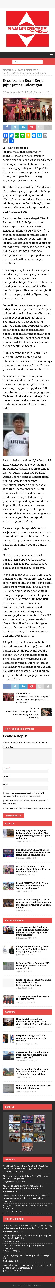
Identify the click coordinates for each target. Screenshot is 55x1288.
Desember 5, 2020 (24, 938)
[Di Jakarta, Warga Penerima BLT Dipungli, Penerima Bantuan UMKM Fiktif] (8, 966)
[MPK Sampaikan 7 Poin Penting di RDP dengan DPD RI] (39, 1137)
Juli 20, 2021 (22, 971)
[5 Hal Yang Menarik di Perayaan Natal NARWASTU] (8, 999)
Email (6, 776)
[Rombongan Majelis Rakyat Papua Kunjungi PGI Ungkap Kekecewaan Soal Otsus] (8, 983)
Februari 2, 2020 (11, 1251)
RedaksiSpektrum (35, 92)
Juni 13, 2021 (22, 988)
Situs (5, 784)
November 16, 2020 (14, 92)
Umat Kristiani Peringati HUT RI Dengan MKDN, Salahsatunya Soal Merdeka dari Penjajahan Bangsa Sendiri (33, 904)
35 (35, 1027)
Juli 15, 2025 (22, 1077)
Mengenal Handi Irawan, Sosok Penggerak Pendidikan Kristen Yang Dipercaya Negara (32, 949)
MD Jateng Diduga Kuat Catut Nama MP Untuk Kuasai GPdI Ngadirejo (31, 1038)
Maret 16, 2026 (23, 955)
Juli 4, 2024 (9, 1261)
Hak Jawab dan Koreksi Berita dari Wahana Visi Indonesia (33, 1086)
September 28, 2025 (25, 1061)
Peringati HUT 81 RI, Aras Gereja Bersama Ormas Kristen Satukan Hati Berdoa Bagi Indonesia (33, 852)
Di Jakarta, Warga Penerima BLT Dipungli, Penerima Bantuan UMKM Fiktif (33, 965)
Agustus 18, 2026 (24, 858)
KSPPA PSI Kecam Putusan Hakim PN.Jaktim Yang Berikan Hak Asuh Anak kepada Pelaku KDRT (27, 1227)
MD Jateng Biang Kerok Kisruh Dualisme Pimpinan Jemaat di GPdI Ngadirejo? (32, 1055)
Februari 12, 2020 (24, 1027)
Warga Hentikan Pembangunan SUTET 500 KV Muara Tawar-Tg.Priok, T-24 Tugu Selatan (32, 1071)
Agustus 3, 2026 (24, 875)
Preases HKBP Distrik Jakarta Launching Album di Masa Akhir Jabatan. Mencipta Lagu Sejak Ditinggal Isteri (32, 931)
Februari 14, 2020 (24, 1091)
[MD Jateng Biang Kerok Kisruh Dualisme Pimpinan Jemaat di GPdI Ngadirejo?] (8, 1055)
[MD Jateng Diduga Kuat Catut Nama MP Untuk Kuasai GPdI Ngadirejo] (8, 1038)
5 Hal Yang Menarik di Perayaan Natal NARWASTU (32, 997)
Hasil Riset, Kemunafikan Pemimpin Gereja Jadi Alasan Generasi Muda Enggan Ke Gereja (33, 1021)
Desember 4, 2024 (11, 1271)
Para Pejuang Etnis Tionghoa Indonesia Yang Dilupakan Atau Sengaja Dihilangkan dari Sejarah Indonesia (33, 834)
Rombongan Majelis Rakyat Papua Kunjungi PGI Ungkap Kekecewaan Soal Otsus (33, 982)
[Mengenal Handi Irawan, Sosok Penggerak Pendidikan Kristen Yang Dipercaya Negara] (8, 949)
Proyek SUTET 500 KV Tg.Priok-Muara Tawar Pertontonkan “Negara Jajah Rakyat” (32, 885)
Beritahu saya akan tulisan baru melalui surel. (28, 808)
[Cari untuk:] (27, 61)
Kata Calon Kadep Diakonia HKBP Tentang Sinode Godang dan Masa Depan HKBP (27, 1266)
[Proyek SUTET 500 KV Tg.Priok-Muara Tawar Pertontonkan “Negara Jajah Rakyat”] (8, 886)
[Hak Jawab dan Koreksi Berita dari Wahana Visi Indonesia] (8, 1088)
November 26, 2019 (12, 1241)
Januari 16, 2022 (24, 1002)
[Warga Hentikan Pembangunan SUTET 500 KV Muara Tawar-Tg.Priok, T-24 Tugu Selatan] (8, 1072)
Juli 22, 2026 (22, 891)
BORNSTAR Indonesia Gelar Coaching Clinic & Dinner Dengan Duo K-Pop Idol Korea (33, 869)
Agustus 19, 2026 (24, 841)
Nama (6, 768)
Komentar (8, 747)
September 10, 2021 (11, 1231)
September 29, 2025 (25, 1044)
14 (37, 1044)
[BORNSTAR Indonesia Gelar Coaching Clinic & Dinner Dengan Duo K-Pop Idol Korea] (8, 869)
